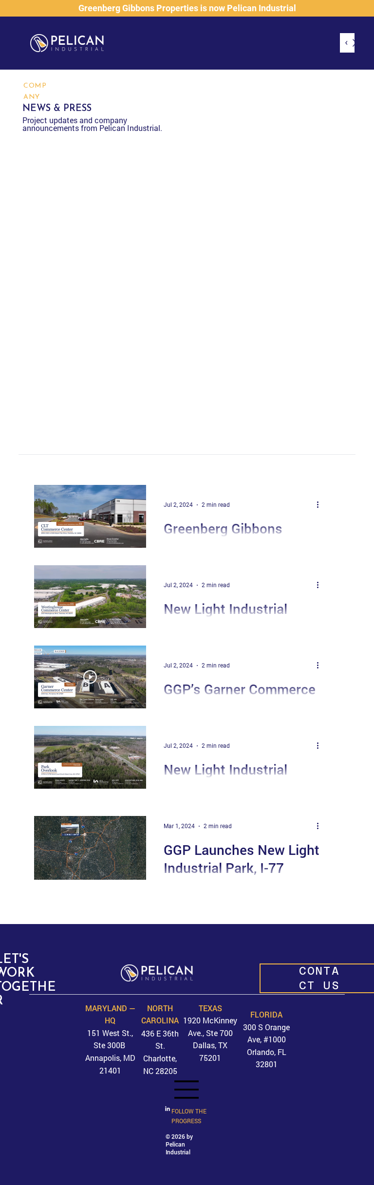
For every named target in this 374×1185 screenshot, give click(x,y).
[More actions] (321, 505)
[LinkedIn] (167, 1109)
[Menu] (187, 1089)
